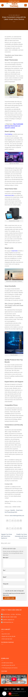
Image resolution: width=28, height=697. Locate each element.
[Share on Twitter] (12, 520)
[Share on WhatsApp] (7, 520)
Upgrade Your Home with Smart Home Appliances (6, 536)
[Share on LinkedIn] (20, 520)
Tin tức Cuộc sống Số (14, 15)
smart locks (15, 250)
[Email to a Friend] (15, 520)
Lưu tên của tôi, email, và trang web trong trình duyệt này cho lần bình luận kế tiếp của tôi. (14, 593)
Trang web (5, 583)
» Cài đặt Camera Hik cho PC (8, 665)
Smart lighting (8, 134)
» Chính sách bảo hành (6, 638)
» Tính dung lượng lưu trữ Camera (9, 667)
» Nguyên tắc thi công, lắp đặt (8, 636)
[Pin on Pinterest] (18, 520)
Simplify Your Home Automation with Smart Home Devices (21, 536)
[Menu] (2, 5)
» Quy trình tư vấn (5, 633)
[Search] (25, 5)
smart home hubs (9, 195)
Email (4, 577)
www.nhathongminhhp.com (17, 515)
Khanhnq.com (16, 695)
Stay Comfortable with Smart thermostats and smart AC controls (14, 125)
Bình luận (6, 557)
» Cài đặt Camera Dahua (7, 662)
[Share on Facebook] (10, 520)
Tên (4, 570)
